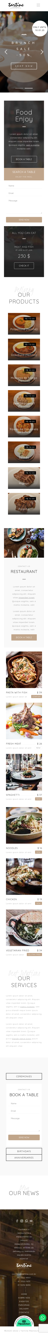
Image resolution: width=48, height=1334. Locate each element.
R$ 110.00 (30, 318)
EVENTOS (24, 1301)
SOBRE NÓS (24, 1297)
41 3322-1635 (24, 1281)
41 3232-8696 (24, 1285)
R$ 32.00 (30, 473)
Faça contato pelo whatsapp (42, 1317)
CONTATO (24, 1312)
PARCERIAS (24, 1305)
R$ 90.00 (30, 370)
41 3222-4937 (24, 1277)
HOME (24, 1294)
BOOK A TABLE (24, 159)
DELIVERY (24, 1308)
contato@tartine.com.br (24, 1274)
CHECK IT (24, 265)
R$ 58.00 (30, 447)
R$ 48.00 (30, 421)
